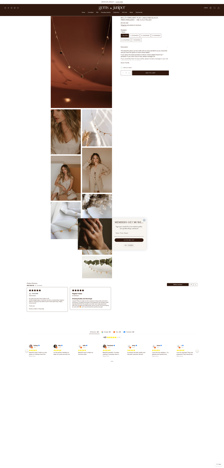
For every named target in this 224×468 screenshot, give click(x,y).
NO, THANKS (129, 245)
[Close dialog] (144, 220)
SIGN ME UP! (129, 240)
